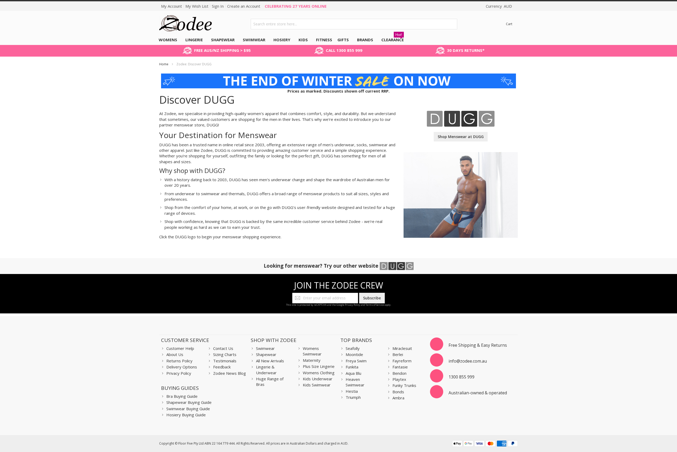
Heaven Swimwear (355, 382)
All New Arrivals (270, 360)
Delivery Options (181, 366)
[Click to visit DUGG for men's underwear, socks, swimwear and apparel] (461, 113)
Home (164, 64)
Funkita (352, 366)
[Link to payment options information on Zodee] (485, 444)
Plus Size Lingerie (319, 366)
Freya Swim (356, 360)
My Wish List (196, 6)
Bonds (398, 391)
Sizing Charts (224, 354)
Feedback (222, 366)
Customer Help (180, 348)
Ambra (398, 397)
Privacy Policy (352, 305)
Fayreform (401, 360)
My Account (171, 6)
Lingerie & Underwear (266, 369)
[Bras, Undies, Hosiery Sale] (338, 76)
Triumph (353, 397)
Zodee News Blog (229, 373)
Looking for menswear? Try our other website (322, 265)
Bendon (399, 373)
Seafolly (353, 348)
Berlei (397, 354)
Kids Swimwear (317, 384)
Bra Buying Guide (182, 396)
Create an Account (243, 6)
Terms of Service (374, 305)
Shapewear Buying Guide (189, 402)
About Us (174, 354)
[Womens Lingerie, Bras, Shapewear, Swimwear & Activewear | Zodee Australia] (185, 23)
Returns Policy (179, 360)
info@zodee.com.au (468, 361)
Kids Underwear (317, 378)
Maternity (312, 360)
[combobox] (354, 24)
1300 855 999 (461, 377)
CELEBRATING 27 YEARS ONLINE (296, 6)
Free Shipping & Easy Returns (478, 345)
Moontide (354, 354)
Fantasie (400, 366)
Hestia (352, 391)
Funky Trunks (404, 385)
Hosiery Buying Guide (186, 414)
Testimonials (224, 360)
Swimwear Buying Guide (188, 408)
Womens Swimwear (312, 351)
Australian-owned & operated (478, 393)
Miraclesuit (402, 348)
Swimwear (265, 348)
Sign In (218, 6)
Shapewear (266, 354)
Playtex (399, 379)
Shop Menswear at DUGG (461, 136)
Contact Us (223, 348)
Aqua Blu (353, 373)
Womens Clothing (319, 372)
